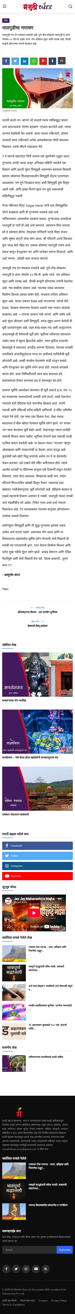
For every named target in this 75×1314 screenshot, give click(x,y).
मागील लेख (39, 607)
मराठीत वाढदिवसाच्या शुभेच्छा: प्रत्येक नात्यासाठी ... (50, 1007)
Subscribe (64, 1249)
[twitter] (16, 1269)
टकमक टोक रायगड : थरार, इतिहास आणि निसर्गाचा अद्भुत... (47, 949)
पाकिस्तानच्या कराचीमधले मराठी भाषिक (46, 1056)
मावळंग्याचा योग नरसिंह (14, 700)
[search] (70, 6)
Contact (43, 1300)
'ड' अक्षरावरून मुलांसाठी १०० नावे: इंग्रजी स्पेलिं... (48, 1026)
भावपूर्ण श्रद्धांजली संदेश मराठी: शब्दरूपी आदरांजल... (46, 968)
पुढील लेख (35, 621)
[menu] (4, 6)
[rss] (46, 1269)
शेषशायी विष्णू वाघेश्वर (37, 625)
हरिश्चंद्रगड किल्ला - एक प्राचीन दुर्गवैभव (37, 612)
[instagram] (26, 1269)
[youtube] (36, 1269)
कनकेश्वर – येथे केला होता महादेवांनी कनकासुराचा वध (30, 757)
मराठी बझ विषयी (9, 1300)
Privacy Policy (59, 1300)
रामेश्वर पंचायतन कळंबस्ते (15, 814)
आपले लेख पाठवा (27, 1300)
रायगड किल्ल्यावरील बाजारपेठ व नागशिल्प (48, 1205)
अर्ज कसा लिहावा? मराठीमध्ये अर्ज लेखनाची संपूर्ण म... (50, 987)
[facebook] (6, 1269)
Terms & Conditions (13, 1304)
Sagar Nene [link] (34, 205)
